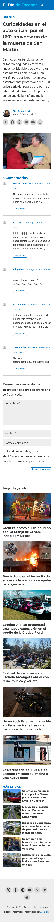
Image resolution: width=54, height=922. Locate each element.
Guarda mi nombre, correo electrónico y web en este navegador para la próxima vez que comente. (26, 456)
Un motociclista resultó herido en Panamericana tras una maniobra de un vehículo (27, 725)
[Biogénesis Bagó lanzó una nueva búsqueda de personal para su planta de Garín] (12, 828)
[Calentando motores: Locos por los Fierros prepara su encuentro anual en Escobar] (12, 796)
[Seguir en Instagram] (23, 890)
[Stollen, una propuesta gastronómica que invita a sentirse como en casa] (12, 860)
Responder (20, 209)
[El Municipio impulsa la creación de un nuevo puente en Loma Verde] (12, 812)
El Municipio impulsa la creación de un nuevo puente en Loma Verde (35, 811)
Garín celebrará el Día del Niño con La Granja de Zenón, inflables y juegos (27, 532)
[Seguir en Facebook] (16, 890)
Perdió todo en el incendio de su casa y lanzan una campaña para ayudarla (27, 580)
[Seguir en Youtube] (30, 890)
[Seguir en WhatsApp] (37, 890)
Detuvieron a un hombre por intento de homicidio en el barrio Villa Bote (36, 843)
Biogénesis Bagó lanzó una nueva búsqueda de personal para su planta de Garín (36, 827)
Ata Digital (45, 912)
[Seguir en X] (8, 890)
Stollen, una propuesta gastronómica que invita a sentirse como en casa (36, 859)
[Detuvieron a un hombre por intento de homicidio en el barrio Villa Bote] (12, 844)
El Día (20, 5)
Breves (9, 17)
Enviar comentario (41, 469)
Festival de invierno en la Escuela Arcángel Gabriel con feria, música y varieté (26, 677)
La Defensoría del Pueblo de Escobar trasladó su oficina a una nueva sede (25, 774)
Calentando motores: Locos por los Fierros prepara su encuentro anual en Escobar (35, 795)
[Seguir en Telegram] (44, 890)
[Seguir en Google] (27, 897)
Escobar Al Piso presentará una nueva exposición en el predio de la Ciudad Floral (24, 628)
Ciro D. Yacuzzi (21, 111)
